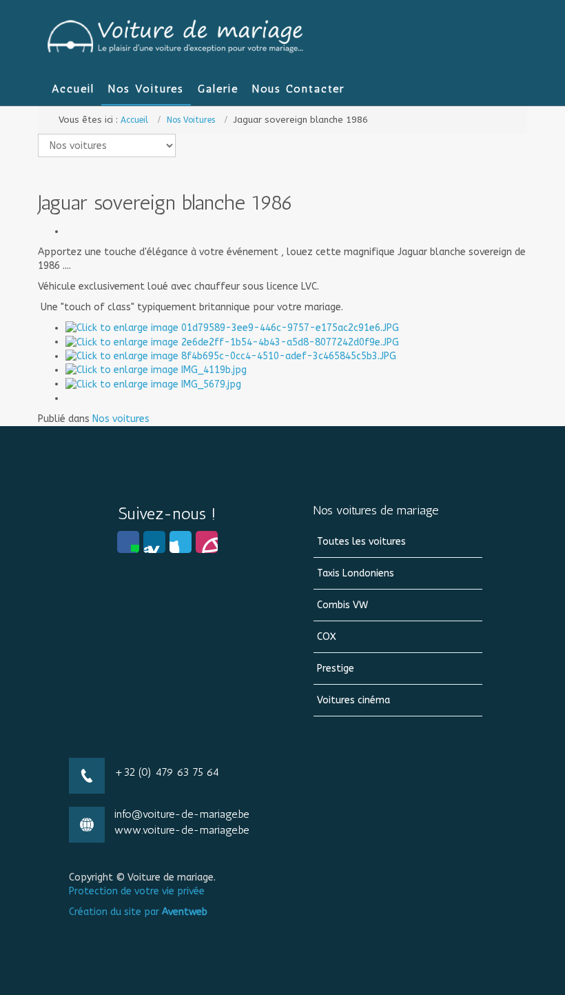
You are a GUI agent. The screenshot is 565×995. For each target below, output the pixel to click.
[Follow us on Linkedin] (154, 542)
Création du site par (138, 912)
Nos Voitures (191, 120)
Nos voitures (121, 419)
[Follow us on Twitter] (181, 542)
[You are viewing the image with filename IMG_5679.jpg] (153, 384)
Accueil (134, 120)
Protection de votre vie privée (137, 891)
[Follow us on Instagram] (207, 542)
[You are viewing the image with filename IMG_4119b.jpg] (156, 370)
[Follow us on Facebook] (128, 542)
